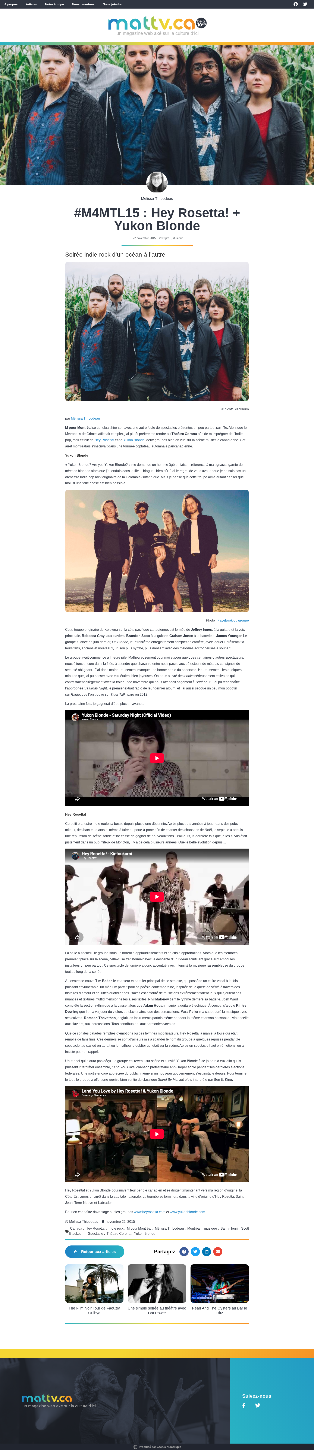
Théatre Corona (119, 1233)
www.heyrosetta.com (149, 1212)
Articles (31, 4)
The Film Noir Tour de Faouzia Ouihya (94, 1310)
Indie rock (116, 1228)
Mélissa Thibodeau (85, 418)
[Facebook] (295, 4)
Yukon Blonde (134, 440)
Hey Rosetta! (104, 440)
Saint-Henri (229, 1228)
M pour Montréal (139, 1228)
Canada (76, 1228)
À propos (11, 4)
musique (210, 1228)
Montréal (194, 1228)
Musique (178, 238)
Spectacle (95, 1233)
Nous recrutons (83, 4)
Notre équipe (54, 4)
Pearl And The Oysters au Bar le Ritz (219, 1310)
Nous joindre (112, 4)
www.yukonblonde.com (187, 1212)
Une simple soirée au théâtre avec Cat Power (157, 1310)
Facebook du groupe (233, 620)
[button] (184, 1251)
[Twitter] (305, 4)
